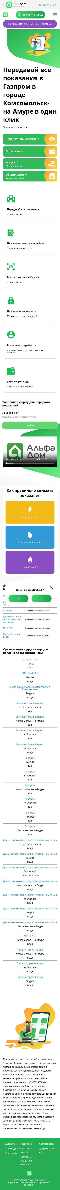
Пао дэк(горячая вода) (11, 635)
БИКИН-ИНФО (30, 673)
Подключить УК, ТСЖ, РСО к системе (30, 24)
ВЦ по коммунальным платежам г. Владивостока (30, 688)
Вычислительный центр (30, 703)
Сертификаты (46, 1143)
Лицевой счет (10, 412)
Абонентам (11, 1143)
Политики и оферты (26, 1150)
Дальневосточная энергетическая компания (12, 619)
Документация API (47, 1150)
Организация (30, 659)
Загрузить (44, 4)
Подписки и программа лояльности (26, 1160)
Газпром (7, 610)
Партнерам (11, 1153)
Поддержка (26, 1143)
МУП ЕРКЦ (8, 628)
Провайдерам (12, 1148)
